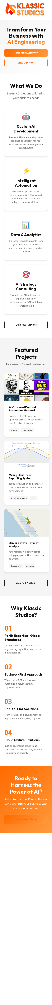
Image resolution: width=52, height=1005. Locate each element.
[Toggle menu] (49, 10)
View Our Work (26, 62)
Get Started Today (26, 819)
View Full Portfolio (26, 583)
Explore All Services (26, 324)
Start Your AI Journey (26, 52)
